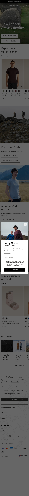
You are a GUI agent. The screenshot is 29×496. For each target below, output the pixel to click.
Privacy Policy (17, 264)
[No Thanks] (25, 224)
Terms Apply (7, 253)
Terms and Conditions (12, 265)
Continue (14, 269)
